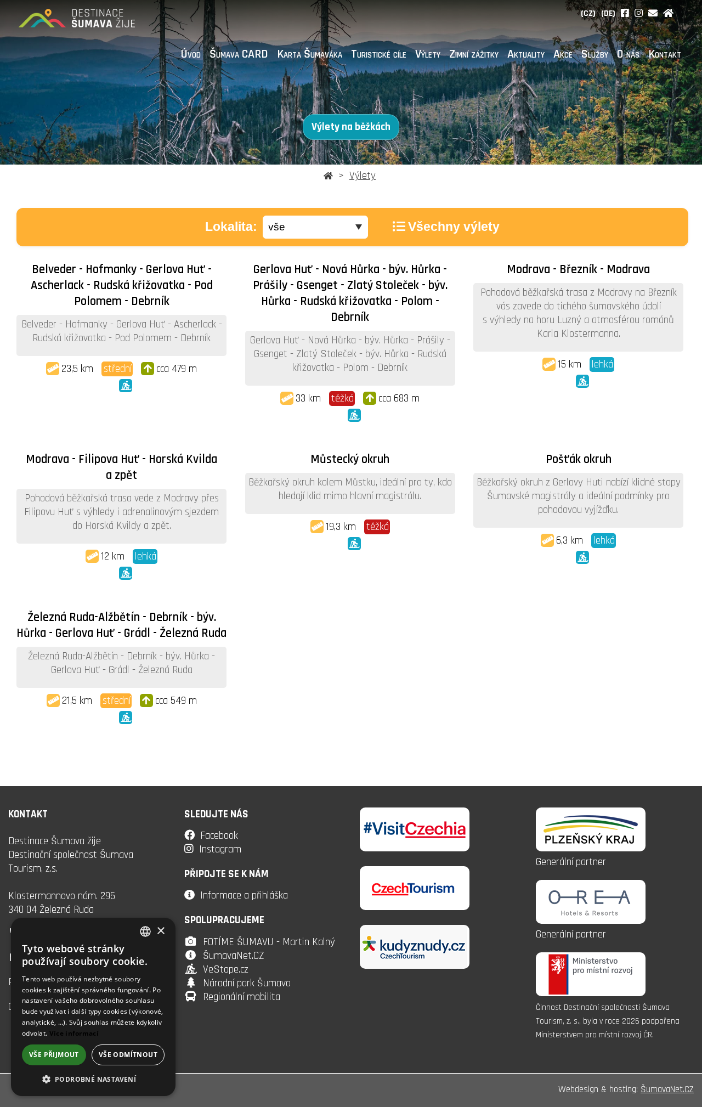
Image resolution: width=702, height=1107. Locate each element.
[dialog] (93, 1007)
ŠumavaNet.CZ (233, 956)
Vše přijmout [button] (54, 1054)
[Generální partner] (591, 848)
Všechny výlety (454, 226)
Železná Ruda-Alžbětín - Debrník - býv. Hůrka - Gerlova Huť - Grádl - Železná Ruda (121, 625)
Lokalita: (231, 226)
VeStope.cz (225, 969)
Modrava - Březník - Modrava (578, 270)
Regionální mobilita (241, 997)
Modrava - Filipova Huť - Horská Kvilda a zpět (121, 467)
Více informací (74, 1033)
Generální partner (571, 862)
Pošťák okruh (579, 459)
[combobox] (145, 931)
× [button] (160, 931)
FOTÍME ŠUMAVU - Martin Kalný (269, 942)
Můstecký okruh (349, 459)
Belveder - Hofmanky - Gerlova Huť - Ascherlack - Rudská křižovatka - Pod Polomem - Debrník (122, 285)
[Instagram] (639, 13)
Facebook (219, 836)
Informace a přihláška (244, 895)
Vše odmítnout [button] (128, 1054)
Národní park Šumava (247, 983)
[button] (93, 1078)
